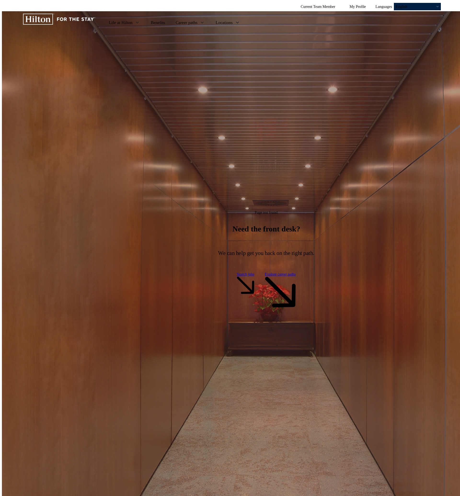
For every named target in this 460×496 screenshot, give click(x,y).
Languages (383, 7)
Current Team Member (318, 7)
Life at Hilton (120, 22)
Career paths (186, 22)
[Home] (59, 22)
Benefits (158, 22)
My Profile (358, 7)
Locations (224, 22)
